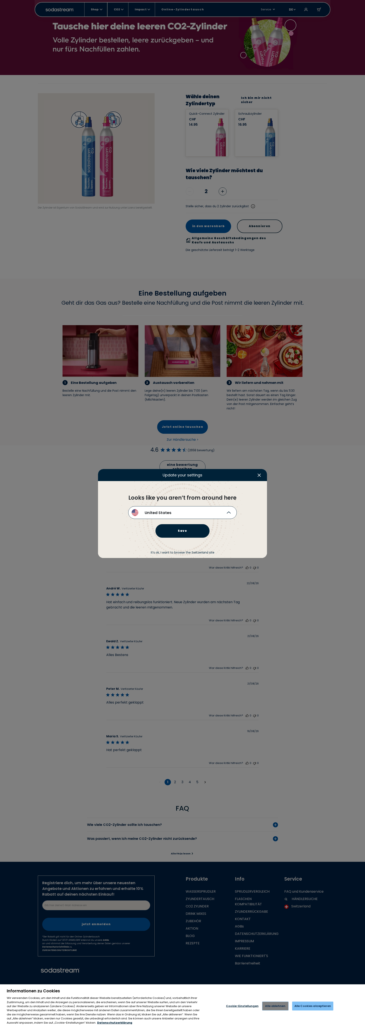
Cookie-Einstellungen (242, 1006)
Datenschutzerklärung (114, 1023)
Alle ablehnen (275, 1006)
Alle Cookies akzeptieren (312, 1006)
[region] (182, 1005)
